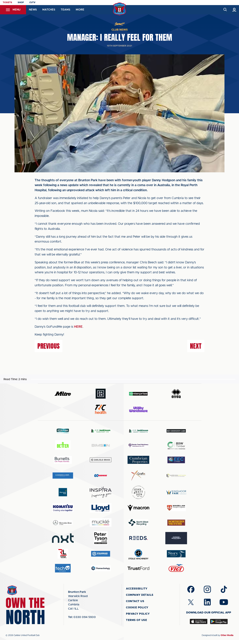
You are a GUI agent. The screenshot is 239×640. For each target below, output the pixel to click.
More (80, 9)
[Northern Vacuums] (176, 522)
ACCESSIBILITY (136, 588)
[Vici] (176, 568)
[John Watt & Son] (138, 492)
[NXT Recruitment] (63, 538)
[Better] (63, 445)
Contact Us (135, 601)
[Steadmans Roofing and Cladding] (100, 554)
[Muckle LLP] (100, 522)
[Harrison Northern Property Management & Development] (176, 475)
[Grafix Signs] (138, 475)
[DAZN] (100, 394)
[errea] (176, 394)
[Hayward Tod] (63, 492)
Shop (21, 2)
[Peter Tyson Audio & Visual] (100, 538)
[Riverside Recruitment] (176, 538)
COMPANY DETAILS (139, 595)
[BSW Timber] (176, 445)
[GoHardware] (100, 476)
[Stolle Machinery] (138, 554)
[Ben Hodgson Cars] (176, 431)
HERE (78, 326)
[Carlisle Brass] (100, 459)
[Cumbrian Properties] (138, 460)
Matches (48, 9)
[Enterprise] (138, 394)
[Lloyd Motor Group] (100, 508)
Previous (48, 346)
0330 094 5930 (82, 617)
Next (196, 346)
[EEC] (176, 460)
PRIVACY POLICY (138, 614)
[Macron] (138, 508)
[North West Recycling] (138, 522)
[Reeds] (138, 538)
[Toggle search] (225, 9)
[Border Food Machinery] (138, 445)
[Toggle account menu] (234, 9)
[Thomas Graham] (100, 568)
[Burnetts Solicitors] (63, 460)
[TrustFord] (138, 568)
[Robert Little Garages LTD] (63, 554)
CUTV (32, 2)
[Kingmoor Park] (176, 492)
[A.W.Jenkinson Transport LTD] (100, 431)
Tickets (7, 2)
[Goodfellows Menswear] (63, 475)
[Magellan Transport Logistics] (176, 508)
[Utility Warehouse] (138, 409)
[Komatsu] (63, 507)
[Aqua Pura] (63, 431)
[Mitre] (63, 394)
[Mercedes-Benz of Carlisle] (63, 522)
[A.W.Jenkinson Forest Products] (138, 431)
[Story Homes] (176, 554)
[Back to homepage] (119, 9)
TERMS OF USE (136, 620)
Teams (65, 9)
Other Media (227, 635)
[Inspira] (100, 492)
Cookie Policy (137, 607)
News (33, 9)
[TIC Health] (100, 409)
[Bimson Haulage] (100, 445)
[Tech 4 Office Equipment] (63, 568)
